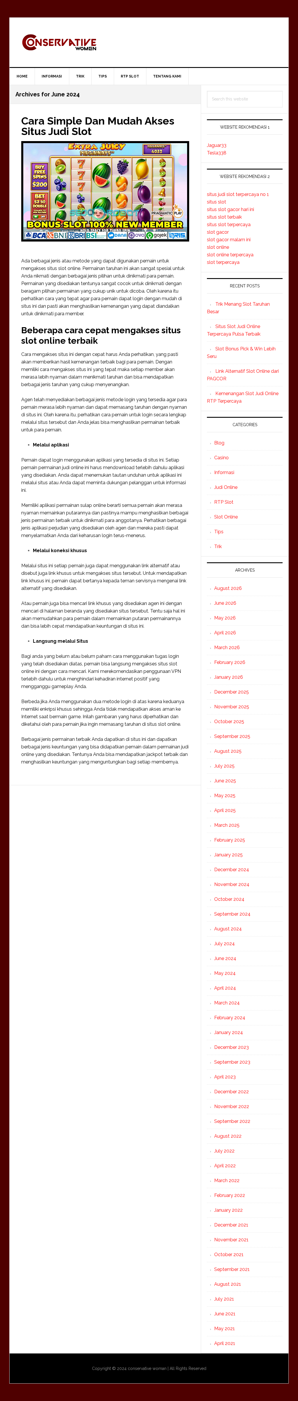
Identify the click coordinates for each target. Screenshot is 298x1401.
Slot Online (226, 517)
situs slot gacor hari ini (230, 209)
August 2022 (228, 1136)
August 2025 (228, 751)
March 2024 (227, 1003)
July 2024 (224, 943)
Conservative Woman (149, 42)
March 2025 (227, 825)
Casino (221, 457)
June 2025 (225, 781)
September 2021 (232, 1269)
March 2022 (227, 1180)
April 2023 (225, 1077)
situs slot (216, 202)
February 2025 (229, 840)
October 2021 (229, 1254)
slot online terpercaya (230, 254)
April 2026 (225, 632)
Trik (218, 546)
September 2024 (232, 914)
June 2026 (225, 603)
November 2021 (231, 1239)
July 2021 (224, 1299)
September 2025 (232, 736)
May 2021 (224, 1328)
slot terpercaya (223, 262)
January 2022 (228, 1210)
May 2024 (225, 973)
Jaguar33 (216, 145)
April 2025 (225, 810)
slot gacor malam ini (229, 239)
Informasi (224, 472)
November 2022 (231, 1106)
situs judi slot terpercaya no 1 (238, 194)
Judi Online (225, 487)
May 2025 (224, 795)
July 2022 (224, 1151)
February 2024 (229, 1017)
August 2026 (228, 588)
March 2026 (227, 647)
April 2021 (224, 1343)
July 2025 (224, 766)
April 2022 (225, 1165)
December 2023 (231, 1047)
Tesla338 (216, 153)
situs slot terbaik (224, 217)
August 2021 (227, 1284)
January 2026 (228, 677)
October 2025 (229, 721)
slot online (218, 247)
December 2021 (231, 1225)
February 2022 (229, 1195)
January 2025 (228, 855)
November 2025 (231, 706)
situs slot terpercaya (229, 224)
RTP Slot (223, 502)
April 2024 (225, 988)
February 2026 (229, 662)
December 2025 (231, 692)
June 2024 (225, 958)
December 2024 (231, 869)
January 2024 (228, 1032)
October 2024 (229, 899)
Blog (219, 443)
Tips (219, 531)
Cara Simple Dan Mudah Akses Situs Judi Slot (97, 126)
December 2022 (231, 1091)
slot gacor (218, 232)
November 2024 (231, 884)
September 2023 (232, 1062)
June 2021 (224, 1314)
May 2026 (225, 618)
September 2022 (232, 1121)
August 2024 (228, 929)
